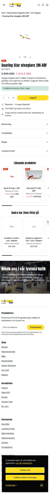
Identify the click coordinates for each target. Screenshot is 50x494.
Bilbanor (4, 375)
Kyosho (4, 397)
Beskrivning (6, 124)
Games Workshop (8, 365)
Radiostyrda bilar (8, 352)
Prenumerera (35, 327)
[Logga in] (43, 5)
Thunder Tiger (7, 402)
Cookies (4, 443)
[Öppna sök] (38, 5)
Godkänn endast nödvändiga (25, 477)
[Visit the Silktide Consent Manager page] (41, 485)
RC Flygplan (36, 13)
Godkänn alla (25, 470)
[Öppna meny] (4, 4)
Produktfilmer (6, 447)
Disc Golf (5, 370)
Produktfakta (7, 133)
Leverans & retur (8, 151)
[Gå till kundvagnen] (47, 5)
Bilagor (4, 142)
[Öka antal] (13, 97)
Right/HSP (5, 392)
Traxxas (4, 388)
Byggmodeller (7, 361)
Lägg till (32, 98)
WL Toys (4, 406)
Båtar (3, 356)
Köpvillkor (5, 424)
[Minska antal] (4, 97)
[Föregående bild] (19, 57)
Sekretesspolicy (8, 438)
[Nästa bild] (30, 57)
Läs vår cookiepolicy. (23, 463)
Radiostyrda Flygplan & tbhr (18, 13)
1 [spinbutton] (8, 98)
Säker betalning (7, 433)
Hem (3, 13)
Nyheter (4, 347)
